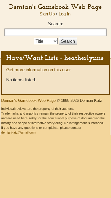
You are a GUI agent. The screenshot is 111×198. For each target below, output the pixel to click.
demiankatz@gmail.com (18, 132)
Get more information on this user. (39, 69)
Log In (64, 13)
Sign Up (47, 13)
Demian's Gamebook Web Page (55, 6)
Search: (55, 23)
